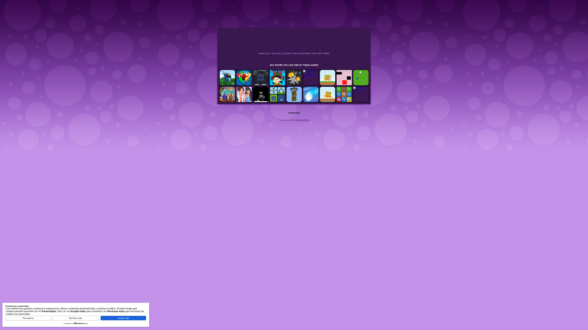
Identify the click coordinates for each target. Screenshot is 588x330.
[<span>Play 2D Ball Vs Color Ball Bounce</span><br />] (311, 94)
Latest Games (331, 5)
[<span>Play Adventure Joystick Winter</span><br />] (327, 94)
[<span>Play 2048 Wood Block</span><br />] (344, 94)
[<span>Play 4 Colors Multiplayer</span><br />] (244, 78)
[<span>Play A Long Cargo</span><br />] (294, 94)
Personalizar (28, 318)
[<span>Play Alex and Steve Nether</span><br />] (227, 94)
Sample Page (294, 113)
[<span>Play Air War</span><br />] (294, 78)
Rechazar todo (75, 318)
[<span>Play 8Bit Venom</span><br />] (261, 94)
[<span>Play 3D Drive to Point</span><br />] (261, 78)
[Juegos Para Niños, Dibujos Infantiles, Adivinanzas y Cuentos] (246, 12)
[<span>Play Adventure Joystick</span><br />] (327, 78)
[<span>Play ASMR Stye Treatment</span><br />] (244, 94)
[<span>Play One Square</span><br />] (344, 78)
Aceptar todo (123, 318)
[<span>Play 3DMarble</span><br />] (361, 78)
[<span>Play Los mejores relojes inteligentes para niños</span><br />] (311, 78)
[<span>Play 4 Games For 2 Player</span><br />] (277, 94)
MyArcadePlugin (302, 120)
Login (339, 5)
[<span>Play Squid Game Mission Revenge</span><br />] (277, 78)
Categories (357, 5)
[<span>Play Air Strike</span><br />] (227, 78)
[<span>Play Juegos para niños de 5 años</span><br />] (361, 94)
